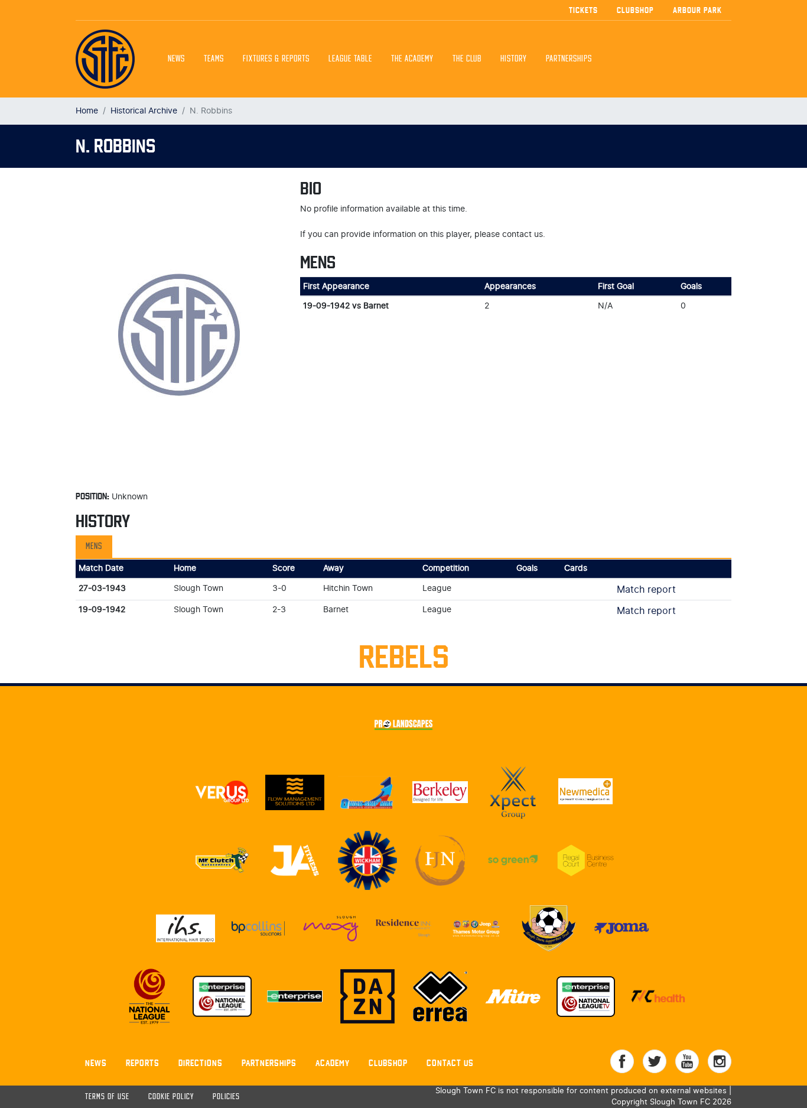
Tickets (583, 10)
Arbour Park (697, 10)
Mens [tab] (94, 546)
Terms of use (107, 1097)
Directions (200, 1063)
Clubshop (635, 10)
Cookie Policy (171, 1097)
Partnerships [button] (569, 59)
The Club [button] (467, 59)
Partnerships (269, 1063)
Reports (143, 1063)
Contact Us (450, 1063)
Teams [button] (214, 59)
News (176, 59)
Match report (646, 589)
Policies (226, 1097)
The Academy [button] (412, 59)
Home (87, 110)
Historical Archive (143, 110)
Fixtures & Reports (276, 59)
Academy (332, 1063)
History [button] (513, 59)
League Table (350, 59)
